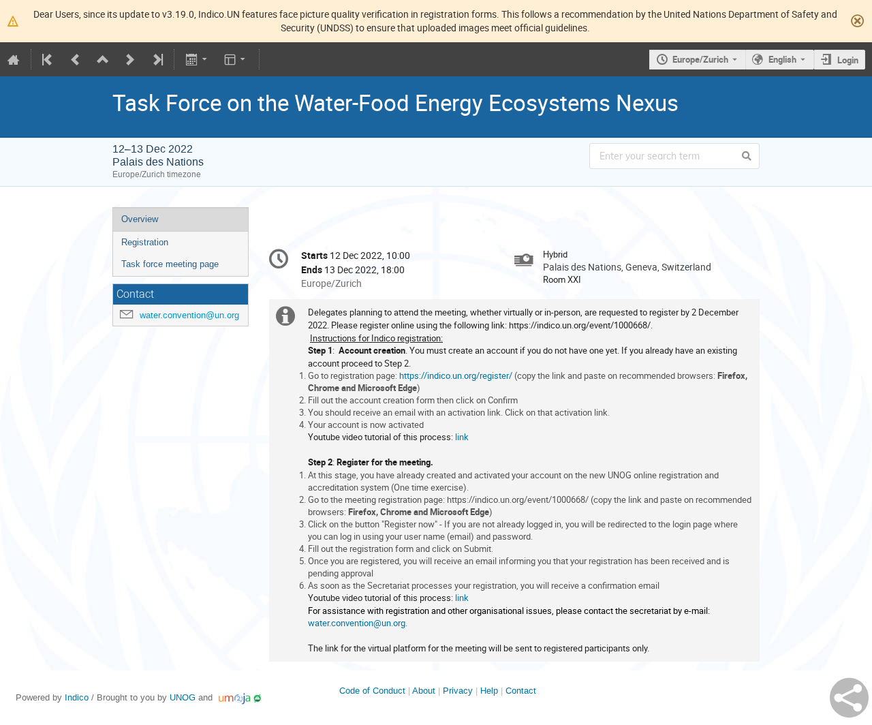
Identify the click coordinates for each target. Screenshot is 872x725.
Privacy (458, 690)
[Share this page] (849, 697)
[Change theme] (236, 59)
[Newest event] (156, 59)
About (423, 690)
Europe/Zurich (700, 59)
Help (489, 690)
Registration (144, 242)
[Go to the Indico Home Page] (13, 59)
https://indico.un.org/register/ (455, 375)
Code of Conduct (372, 690)
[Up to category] (102, 59)
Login (847, 60)
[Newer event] (130, 59)
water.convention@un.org (189, 315)
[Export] (197, 59)
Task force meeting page (170, 264)
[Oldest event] (48, 59)
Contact (520, 690)
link (462, 437)
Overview (139, 219)
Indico (77, 697)
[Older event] (75, 59)
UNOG (183, 697)
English (782, 59)
